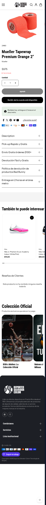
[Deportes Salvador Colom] (21, 4)
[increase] (15, 83)
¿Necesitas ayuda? (30, 120)
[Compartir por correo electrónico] (17, 120)
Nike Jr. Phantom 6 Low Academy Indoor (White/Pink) (16, 253)
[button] (40, 4)
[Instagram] (10, 414)
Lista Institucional (11, 436)
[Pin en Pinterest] (10, 120)
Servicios (7, 430)
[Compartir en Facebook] (3, 120)
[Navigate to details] (30, 358)
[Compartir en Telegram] (14, 120)
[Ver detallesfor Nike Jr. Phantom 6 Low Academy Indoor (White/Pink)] (19, 230)
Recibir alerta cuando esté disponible (22, 100)
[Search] (31, 4)
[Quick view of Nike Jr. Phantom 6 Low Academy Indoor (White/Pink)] (32, 218)
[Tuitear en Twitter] (7, 120)
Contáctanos (8, 423)
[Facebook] (4, 414)
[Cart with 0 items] (40, 4)
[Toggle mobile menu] (7, 5)
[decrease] (5, 83)
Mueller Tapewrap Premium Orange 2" (18, 54)
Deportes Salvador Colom (21, 458)
